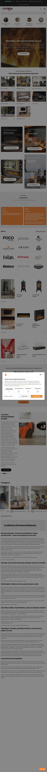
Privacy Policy (23, 385)
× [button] (42, 374)
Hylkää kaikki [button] (24, 396)
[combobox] (40, 374)
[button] (8, 396)
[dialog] (23, 386)
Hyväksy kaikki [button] (36, 396)
